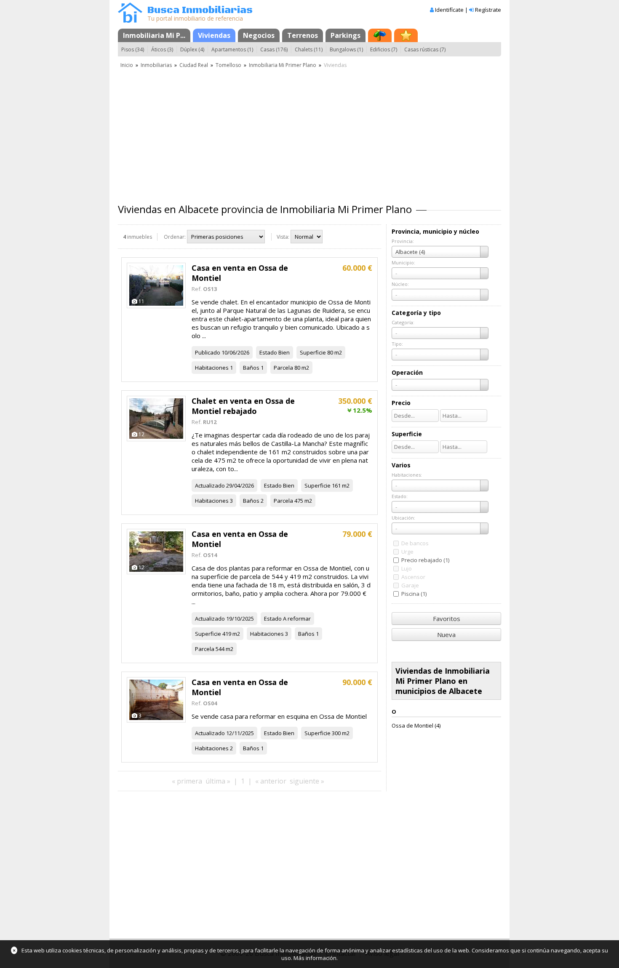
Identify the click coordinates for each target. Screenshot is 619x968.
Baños (251, 367)
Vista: (283, 236)
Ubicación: (403, 518)
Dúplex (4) (192, 49)
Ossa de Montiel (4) (416, 725)
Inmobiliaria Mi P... (154, 35)
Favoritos (446, 618)
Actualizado (210, 485)
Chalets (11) (309, 49)
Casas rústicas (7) (425, 49)
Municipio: (403, 262)
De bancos (415, 543)
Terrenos (302, 35)
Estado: (400, 496)
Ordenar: (175, 236)
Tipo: (397, 344)
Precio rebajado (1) (425, 560)
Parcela (283, 367)
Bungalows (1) (346, 49)
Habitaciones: (407, 475)
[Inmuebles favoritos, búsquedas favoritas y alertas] (406, 35)
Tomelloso (228, 65)
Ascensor (413, 577)
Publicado (207, 352)
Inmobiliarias (156, 65)
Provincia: (403, 241)
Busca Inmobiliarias (200, 10)
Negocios (259, 35)
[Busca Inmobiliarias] (130, 20)
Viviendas (214, 35)
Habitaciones (212, 367)
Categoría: (403, 322)
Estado (268, 352)
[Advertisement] (309, 133)
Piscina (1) (414, 593)
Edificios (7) (383, 49)
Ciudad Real (193, 65)
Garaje (410, 585)
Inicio (126, 65)
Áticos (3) (162, 49)
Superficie (313, 352)
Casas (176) (274, 49)
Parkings (345, 35)
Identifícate (449, 9)
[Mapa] (380, 35)
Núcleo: (400, 284)
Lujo (406, 568)
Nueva (446, 634)
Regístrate (488, 9)
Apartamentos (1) (232, 49)
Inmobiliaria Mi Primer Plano (282, 65)
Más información (314, 958)
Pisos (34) (132, 49)
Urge (407, 551)
